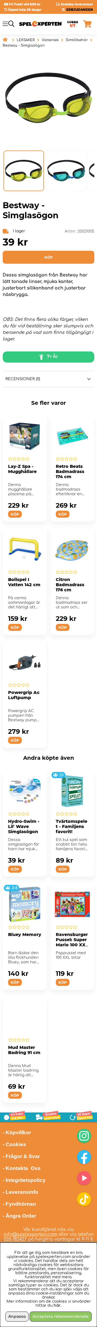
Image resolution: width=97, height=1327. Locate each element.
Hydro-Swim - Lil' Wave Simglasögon (23, 826)
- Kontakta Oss (22, 1168)
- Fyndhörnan (19, 1204)
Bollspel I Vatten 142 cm (24, 582)
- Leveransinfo (20, 1192)
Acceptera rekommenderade (61, 1317)
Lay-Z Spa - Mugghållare (22, 469)
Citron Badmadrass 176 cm (70, 584)
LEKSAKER (26, 40)
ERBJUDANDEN (79, 10)
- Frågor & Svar (21, 1156)
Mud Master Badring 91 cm (24, 1050)
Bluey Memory (24, 934)
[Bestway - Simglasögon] (24, 171)
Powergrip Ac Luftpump (24, 695)
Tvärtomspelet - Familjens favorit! (71, 826)
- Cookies (14, 1144)
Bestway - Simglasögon (24, 45)
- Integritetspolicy (24, 1180)
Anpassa (17, 1317)
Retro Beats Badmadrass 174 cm (70, 471)
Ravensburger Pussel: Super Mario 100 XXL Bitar (72, 942)
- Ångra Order (19, 1216)
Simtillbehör (77, 40)
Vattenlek (50, 40)
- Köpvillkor (17, 1132)
